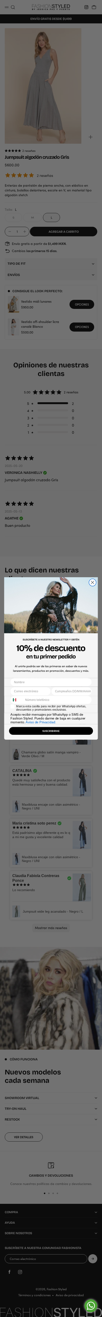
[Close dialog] (92, 582)
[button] (51, 732)
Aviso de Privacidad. (41, 722)
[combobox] (17, 700)
